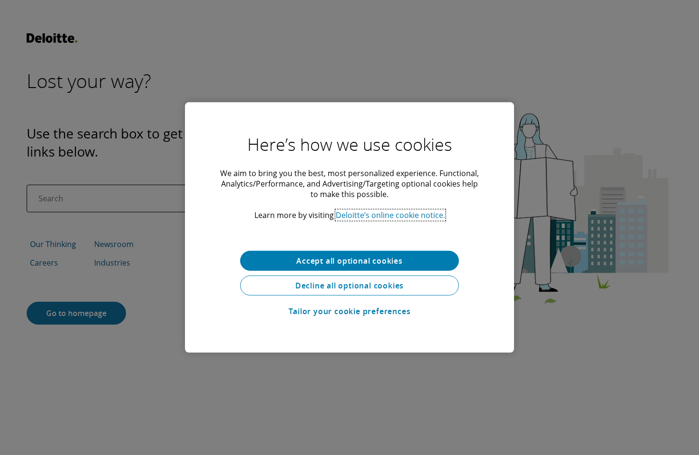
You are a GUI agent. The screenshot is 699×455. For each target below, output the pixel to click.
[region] (349, 227)
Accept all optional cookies (349, 261)
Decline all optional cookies (349, 285)
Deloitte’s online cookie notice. (390, 215)
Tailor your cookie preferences (350, 311)
